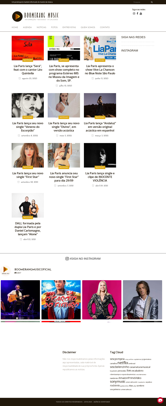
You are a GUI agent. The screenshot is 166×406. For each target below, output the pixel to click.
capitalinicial (137, 359)
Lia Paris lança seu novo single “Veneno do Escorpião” (27, 126)
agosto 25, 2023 (29, 79)
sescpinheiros (115, 389)
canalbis (113, 363)
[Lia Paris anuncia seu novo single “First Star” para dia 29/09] (64, 155)
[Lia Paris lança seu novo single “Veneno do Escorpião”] (28, 105)
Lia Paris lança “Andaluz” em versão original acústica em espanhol (100, 126)
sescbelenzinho (119, 367)
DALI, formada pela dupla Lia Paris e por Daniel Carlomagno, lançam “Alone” (28, 228)
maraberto (141, 382)
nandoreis (114, 378)
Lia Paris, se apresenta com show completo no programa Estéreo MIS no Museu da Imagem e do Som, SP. (64, 73)
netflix (122, 362)
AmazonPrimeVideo (129, 378)
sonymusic (117, 381)
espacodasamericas (128, 374)
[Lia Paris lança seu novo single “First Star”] (28, 155)
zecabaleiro (137, 370)
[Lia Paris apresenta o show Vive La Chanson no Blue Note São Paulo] (100, 47)
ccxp (126, 359)
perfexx (131, 359)
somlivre (140, 385)
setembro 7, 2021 (65, 186)
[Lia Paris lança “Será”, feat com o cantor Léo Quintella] (28, 47)
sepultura (149, 382)
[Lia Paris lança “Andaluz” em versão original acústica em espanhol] (100, 105)
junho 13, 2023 (101, 79)
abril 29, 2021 (101, 186)
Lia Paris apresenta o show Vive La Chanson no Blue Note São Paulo (100, 69)
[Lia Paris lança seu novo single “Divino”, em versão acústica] (64, 105)
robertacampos (115, 374)
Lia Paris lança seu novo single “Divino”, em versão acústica (63, 126)
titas (131, 385)
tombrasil (132, 363)
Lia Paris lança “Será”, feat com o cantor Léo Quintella (27, 69)
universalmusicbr (131, 382)
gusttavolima (124, 386)
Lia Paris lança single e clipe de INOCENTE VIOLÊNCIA (100, 176)
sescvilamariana (141, 374)
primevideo (122, 371)
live (129, 370)
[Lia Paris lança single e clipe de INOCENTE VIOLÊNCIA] (100, 155)
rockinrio (115, 385)
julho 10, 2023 (65, 86)
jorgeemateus (146, 359)
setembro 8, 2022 (29, 136)
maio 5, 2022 (65, 136)
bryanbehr (113, 371)
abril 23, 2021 (29, 239)
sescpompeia (117, 359)
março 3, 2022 (101, 136)
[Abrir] (20, 299)
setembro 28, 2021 (29, 182)
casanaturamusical (140, 367)
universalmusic (126, 389)
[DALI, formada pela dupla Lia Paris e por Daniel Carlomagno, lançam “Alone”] (28, 205)
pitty (134, 386)
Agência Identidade (102, 402)
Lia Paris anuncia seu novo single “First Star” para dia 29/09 (64, 176)
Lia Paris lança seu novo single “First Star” (27, 175)
